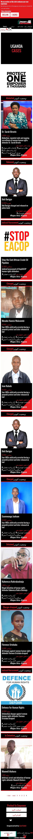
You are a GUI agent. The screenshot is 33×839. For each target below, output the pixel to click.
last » (8, 795)
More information (6, 11)
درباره (12, 26)
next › (13, 795)
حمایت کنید (20, 26)
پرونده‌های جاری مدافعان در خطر (25, 834)
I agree (15, 14)
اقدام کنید (16, 814)
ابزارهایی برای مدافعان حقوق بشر (28, 28)
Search (5, 26)
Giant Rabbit (22, 826)
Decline (5, 14)
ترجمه (3, 29)
